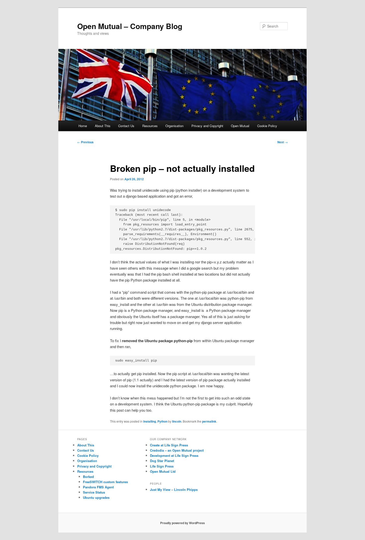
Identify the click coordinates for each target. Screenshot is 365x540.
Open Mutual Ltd (163, 471)
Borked (88, 476)
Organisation (174, 125)
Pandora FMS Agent (98, 487)
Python (162, 421)
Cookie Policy (267, 125)
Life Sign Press (162, 466)
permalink (209, 421)
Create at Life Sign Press (169, 445)
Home (82, 125)
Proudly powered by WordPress (182, 523)
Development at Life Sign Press (174, 455)
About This (102, 125)
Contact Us (126, 125)
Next (282, 142)
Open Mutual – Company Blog (129, 26)
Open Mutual (240, 125)
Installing (149, 421)
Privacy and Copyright (207, 125)
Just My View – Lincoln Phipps (174, 489)
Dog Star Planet (162, 460)
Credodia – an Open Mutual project (177, 450)
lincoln (176, 421)
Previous (85, 142)
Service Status (94, 492)
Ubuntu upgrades (96, 497)
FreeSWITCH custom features (105, 481)
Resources (150, 125)
